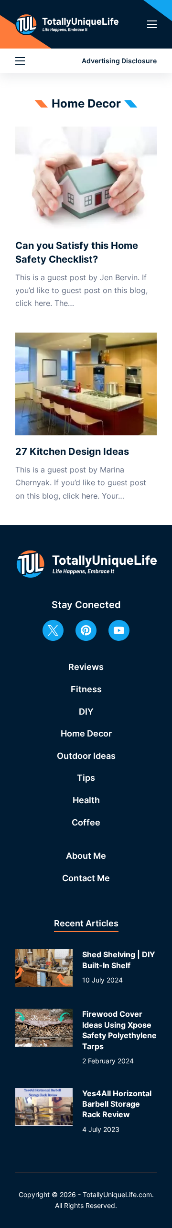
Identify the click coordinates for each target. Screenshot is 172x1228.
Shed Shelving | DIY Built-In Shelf (118, 960)
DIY (86, 712)
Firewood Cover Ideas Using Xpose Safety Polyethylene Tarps (119, 1030)
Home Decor (86, 733)
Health (86, 800)
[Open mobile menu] (152, 24)
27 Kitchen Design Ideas (72, 451)
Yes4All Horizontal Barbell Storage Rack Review (116, 1104)
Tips (86, 778)
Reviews (86, 667)
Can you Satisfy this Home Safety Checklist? (76, 252)
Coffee (86, 822)
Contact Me (86, 878)
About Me (86, 856)
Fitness (86, 689)
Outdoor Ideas (86, 756)
